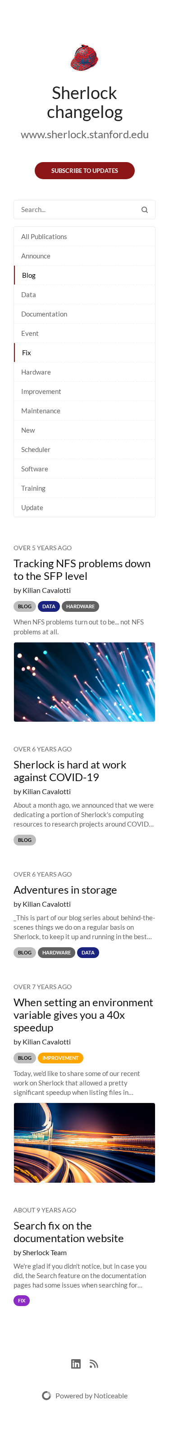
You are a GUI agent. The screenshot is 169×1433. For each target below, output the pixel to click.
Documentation (44, 314)
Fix (26, 352)
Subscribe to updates (84, 170)
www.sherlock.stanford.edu (85, 133)
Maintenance (40, 411)
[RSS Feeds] (94, 1362)
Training (33, 488)
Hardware (36, 372)
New (28, 430)
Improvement (41, 391)
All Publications (44, 236)
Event (30, 333)
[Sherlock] (84, 59)
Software (34, 469)
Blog (29, 275)
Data (28, 294)
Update (32, 507)
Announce (35, 256)
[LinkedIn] (80, 1362)
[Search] (144, 209)
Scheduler (35, 449)
